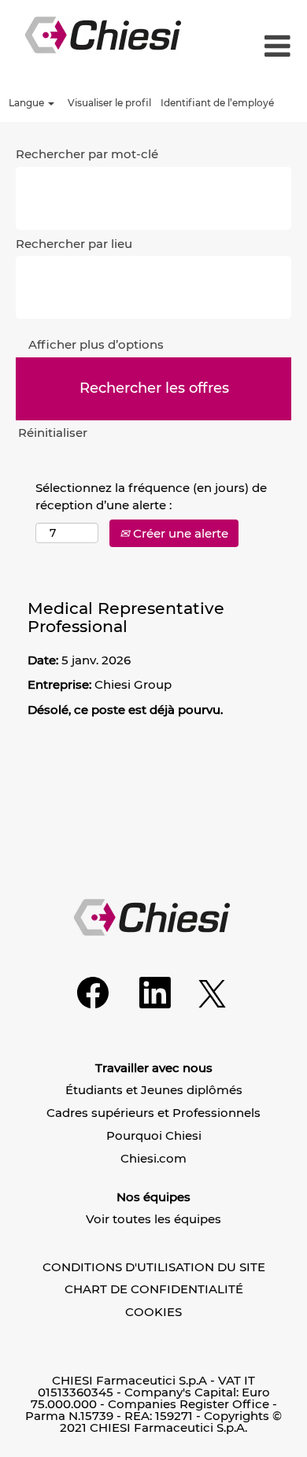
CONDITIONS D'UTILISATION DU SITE (154, 1267)
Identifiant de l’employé (217, 103)
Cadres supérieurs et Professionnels (153, 1112)
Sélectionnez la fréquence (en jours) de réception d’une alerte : (151, 496)
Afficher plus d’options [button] (96, 344)
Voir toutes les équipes (153, 1219)
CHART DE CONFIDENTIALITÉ (154, 1289)
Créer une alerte (179, 533)
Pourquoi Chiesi (154, 1135)
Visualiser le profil (109, 103)
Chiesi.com (153, 1158)
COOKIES (153, 1311)
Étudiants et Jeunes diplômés (153, 1089)
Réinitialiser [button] (52, 432)
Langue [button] (27, 103)
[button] (271, 46)
